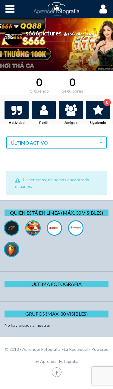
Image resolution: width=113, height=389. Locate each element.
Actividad (16, 122)
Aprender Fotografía (59, 361)
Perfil (43, 122)
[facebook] (56, 372)
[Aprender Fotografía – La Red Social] (57, 9)
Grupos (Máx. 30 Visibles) (56, 314)
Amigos (70, 122)
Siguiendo (98, 113)
